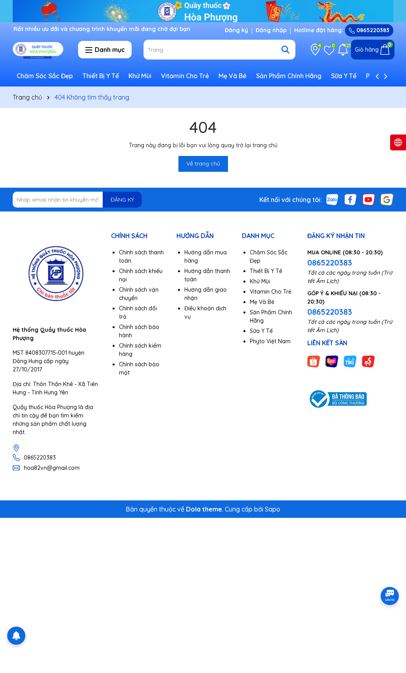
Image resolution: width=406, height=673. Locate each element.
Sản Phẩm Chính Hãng (289, 76)
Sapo (272, 509)
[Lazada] (332, 360)
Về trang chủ (203, 163)
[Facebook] (350, 199)
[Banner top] (203, 10)
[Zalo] (332, 199)
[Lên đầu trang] (390, 625)
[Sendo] (368, 360)
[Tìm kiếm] (285, 50)
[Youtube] (368, 199)
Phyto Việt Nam (270, 341)
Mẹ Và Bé (232, 76)
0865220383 (372, 30)
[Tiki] (350, 360)
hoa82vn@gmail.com (52, 467)
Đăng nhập (271, 30)
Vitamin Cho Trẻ (185, 76)
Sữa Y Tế (343, 76)
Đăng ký (236, 30)
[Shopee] (313, 360)
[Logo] (39, 49)
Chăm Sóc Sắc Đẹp (45, 76)
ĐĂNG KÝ (122, 199)
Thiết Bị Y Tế (100, 76)
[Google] (387, 199)
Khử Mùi (139, 76)
